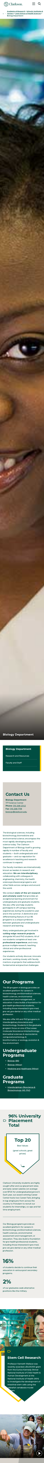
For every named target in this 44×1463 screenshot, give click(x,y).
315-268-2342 (19, 806)
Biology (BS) (13, 1061)
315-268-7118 (16, 809)
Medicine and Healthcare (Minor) (23, 1069)
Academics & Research (16, 11)
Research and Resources (17, 756)
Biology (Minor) (15, 1065)
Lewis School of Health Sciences (28, 13)
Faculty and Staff (14, 763)
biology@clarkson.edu (16, 812)
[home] (3, 13)
